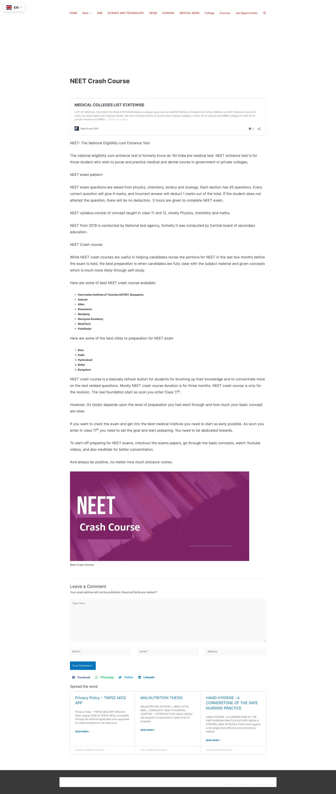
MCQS (153, 13)
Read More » (82, 731)
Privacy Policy (264, 784)
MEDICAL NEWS (190, 13)
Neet (85, 13)
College (209, 13)
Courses (225, 13)
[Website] (235, 652)
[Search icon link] (265, 13)
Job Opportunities (246, 13)
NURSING (168, 13)
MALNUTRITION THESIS (162, 698)
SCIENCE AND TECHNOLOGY (126, 13)
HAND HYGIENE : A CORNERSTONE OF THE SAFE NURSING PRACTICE (232, 703)
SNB (99, 13)
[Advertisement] (168, 48)
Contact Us (245, 784)
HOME (73, 13)
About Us (229, 784)
